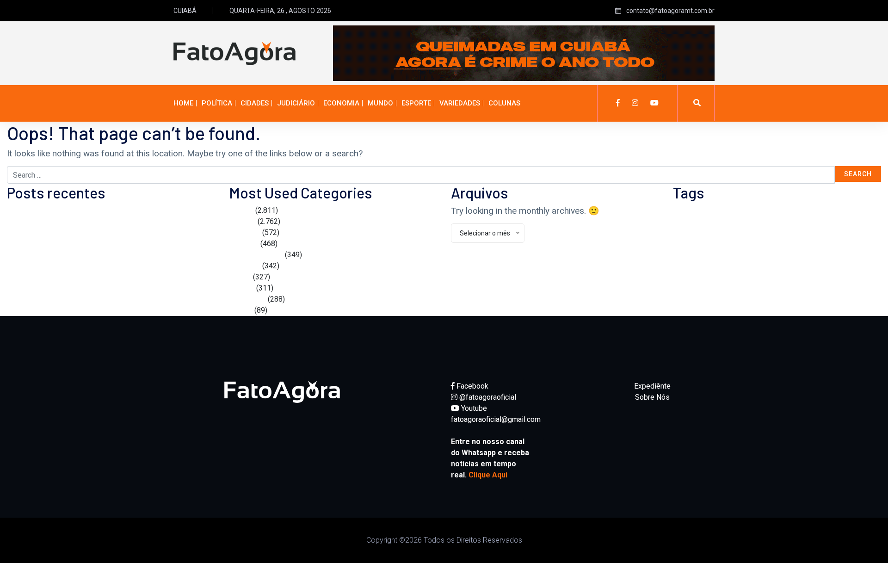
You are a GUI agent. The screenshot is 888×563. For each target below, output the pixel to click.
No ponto (244, 243)
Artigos (241, 310)
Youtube (473, 408)
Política (217, 103)
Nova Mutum (795, 215)
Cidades (254, 103)
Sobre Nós (652, 397)
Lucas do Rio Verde (744, 214)
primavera (824, 214)
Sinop (732, 233)
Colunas (504, 103)
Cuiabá (690, 213)
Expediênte (652, 386)
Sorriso (755, 233)
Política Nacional (256, 254)
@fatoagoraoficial (486, 397)
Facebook (471, 386)
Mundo (380, 103)
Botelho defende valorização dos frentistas (77, 210)
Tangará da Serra (790, 234)
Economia (341, 103)
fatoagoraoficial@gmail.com (496, 419)
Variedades (459, 103)
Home (183, 103)
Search (858, 174)
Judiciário (296, 103)
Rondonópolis (698, 233)
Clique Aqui (488, 474)
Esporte (416, 103)
